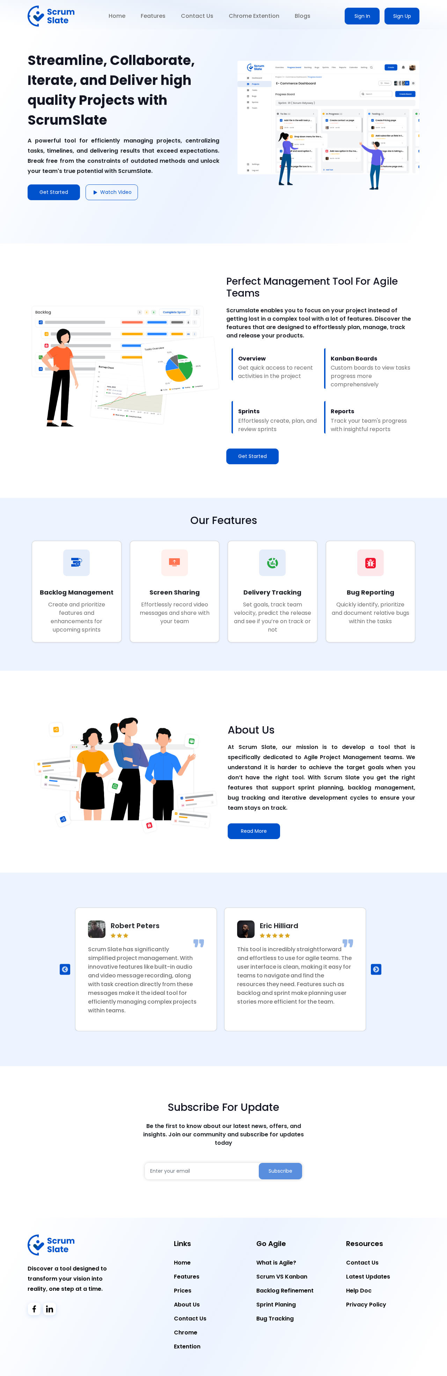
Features (153, 16)
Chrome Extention (254, 16)
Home (117, 16)
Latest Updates (368, 1277)
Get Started (252, 456)
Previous (65, 969)
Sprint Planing (276, 1305)
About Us (187, 1305)
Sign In (362, 16)
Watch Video (115, 192)
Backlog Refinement (285, 1291)
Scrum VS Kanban (281, 1277)
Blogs (302, 16)
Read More (254, 831)
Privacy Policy (366, 1305)
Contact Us (197, 16)
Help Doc (359, 1291)
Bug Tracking (275, 1319)
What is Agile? (276, 1263)
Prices (182, 1291)
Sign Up (402, 16)
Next (376, 969)
